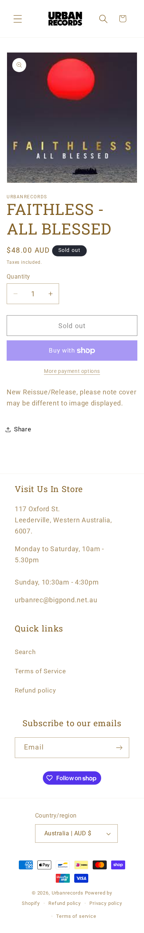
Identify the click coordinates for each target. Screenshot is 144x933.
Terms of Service (40, 671)
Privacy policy (105, 903)
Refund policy (35, 690)
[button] (18, 18)
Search (25, 652)
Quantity (18, 276)
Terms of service (76, 916)
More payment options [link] (72, 371)
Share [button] (22, 429)
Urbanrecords (67, 893)
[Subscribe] (119, 747)
